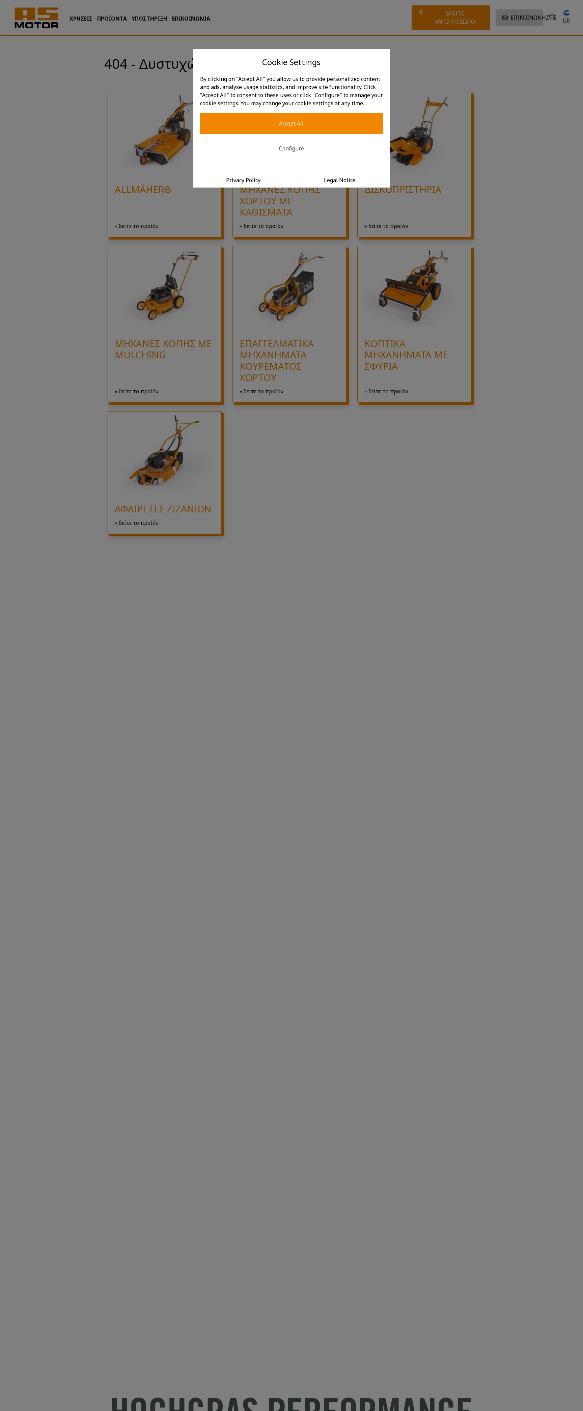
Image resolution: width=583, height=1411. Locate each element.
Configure (291, 148)
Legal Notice (340, 180)
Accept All (291, 123)
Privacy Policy (243, 180)
